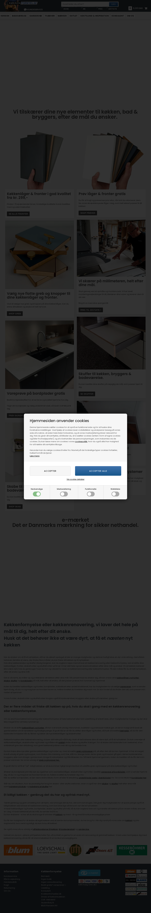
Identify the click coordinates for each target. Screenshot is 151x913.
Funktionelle (90, 489)
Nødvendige (37, 489)
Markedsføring (64, 489)
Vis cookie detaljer (75, 479)
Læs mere (35, 456)
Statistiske (115, 489)
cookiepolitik (81, 441)
